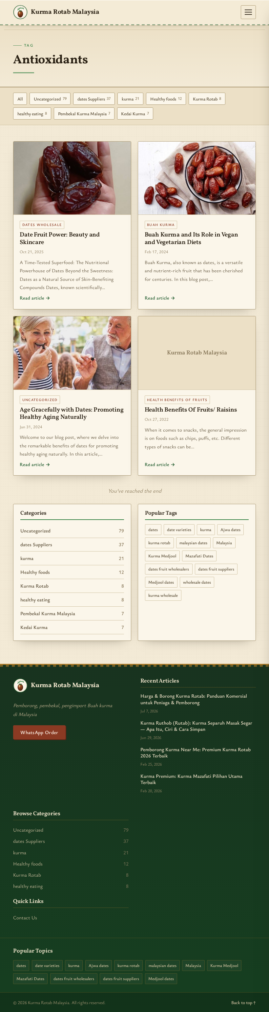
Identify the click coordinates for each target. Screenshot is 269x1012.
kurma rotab (159, 543)
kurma (130, 99)
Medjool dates (161, 582)
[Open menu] (248, 12)
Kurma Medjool (162, 556)
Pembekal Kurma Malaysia (84, 113)
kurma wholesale (163, 595)
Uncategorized (50, 99)
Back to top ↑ (243, 1002)
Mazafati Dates (199, 556)
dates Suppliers (94, 99)
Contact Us (25, 917)
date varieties (179, 529)
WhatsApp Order (39, 732)
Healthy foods (166, 99)
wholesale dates (197, 582)
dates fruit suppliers (216, 569)
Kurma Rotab (207, 99)
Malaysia (224, 543)
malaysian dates (193, 543)
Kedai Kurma (135, 113)
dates (153, 529)
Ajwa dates (230, 529)
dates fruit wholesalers (168, 569)
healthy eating (32, 113)
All (20, 99)
